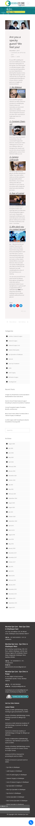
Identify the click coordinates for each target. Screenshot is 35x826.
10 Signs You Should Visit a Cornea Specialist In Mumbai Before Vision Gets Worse (17, 395)
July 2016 (11, 566)
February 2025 (12, 494)
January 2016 (12, 584)
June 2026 (11, 453)
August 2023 (12, 507)
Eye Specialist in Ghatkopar (16, 354)
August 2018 (12, 534)
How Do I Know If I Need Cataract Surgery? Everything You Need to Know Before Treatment (17, 402)
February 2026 (12, 466)
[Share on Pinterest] (17, 305)
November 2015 (13, 594)
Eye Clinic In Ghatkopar (13, 767)
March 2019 (11, 530)
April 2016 (11, 571)
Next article (22, 322)
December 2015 (13, 589)
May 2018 (11, 544)
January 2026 (12, 471)
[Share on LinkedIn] (20, 305)
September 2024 (13, 498)
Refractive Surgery (13, 377)
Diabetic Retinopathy (14, 350)
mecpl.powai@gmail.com (18, 686)
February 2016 (12, 580)
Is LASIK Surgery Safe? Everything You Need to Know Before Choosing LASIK (17, 421)
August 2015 (12, 607)
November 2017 (13, 557)
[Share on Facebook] (10, 305)
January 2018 (12, 548)
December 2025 (13, 475)
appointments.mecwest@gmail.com (15, 667)
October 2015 (12, 598)
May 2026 (11, 457)
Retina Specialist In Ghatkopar (15, 804)
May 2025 (11, 489)
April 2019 (11, 525)
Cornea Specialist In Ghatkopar (15, 797)
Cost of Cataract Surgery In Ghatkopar (17, 782)
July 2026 (11, 448)
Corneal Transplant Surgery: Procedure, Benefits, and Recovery (15, 408)
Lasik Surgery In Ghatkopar (14, 771)
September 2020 (13, 521)
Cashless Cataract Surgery (15, 336)
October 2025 (12, 480)
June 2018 (11, 539)
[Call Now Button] (31, 822)
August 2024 (12, 503)
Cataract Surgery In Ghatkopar (15, 778)
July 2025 (11, 484)
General (11, 359)
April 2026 (11, 462)
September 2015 (13, 603)
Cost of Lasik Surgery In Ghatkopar (16, 774)
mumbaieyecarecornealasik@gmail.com (16, 690)
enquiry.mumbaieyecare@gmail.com (15, 692)
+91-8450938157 (15, 661)
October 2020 (12, 516)
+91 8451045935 (15, 637)
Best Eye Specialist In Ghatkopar (15, 789)
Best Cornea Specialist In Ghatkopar (16, 800)
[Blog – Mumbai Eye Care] (17, 3)
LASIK (18, 56)
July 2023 (11, 512)
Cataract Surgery (13, 341)
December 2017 (13, 553)
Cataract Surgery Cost (14, 345)
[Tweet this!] (14, 305)
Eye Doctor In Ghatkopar (13, 793)
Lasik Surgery (12, 372)
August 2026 (12, 443)
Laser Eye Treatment (14, 363)
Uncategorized (12, 382)
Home (8, 12)
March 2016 (11, 575)
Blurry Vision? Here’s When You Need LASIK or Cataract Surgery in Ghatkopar (17, 414)
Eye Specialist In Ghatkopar (14, 786)
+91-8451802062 (15, 684)
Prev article (12, 322)
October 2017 (12, 562)
